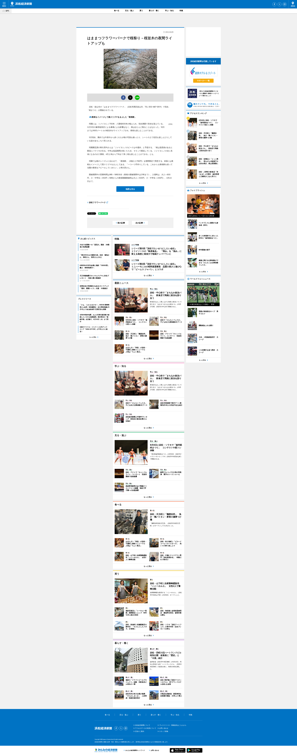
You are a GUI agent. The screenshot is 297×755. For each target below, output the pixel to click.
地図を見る (130, 189)
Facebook (274, 4)
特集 (181, 10)
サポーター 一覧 (203, 81)
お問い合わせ (163, 728)
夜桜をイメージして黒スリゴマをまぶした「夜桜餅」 (114, 117)
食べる (116, 10)
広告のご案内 (139, 731)
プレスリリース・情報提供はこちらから (172, 725)
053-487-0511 (155, 107)
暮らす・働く (154, 10)
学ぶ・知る (169, 10)
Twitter (279, 4)
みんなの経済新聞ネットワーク (106, 750)
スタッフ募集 (163, 731)
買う (141, 10)
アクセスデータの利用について (145, 728)
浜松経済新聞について (142, 725)
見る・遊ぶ (129, 10)
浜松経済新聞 (21, 4)
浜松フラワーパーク (97, 202)
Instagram (285, 4)
